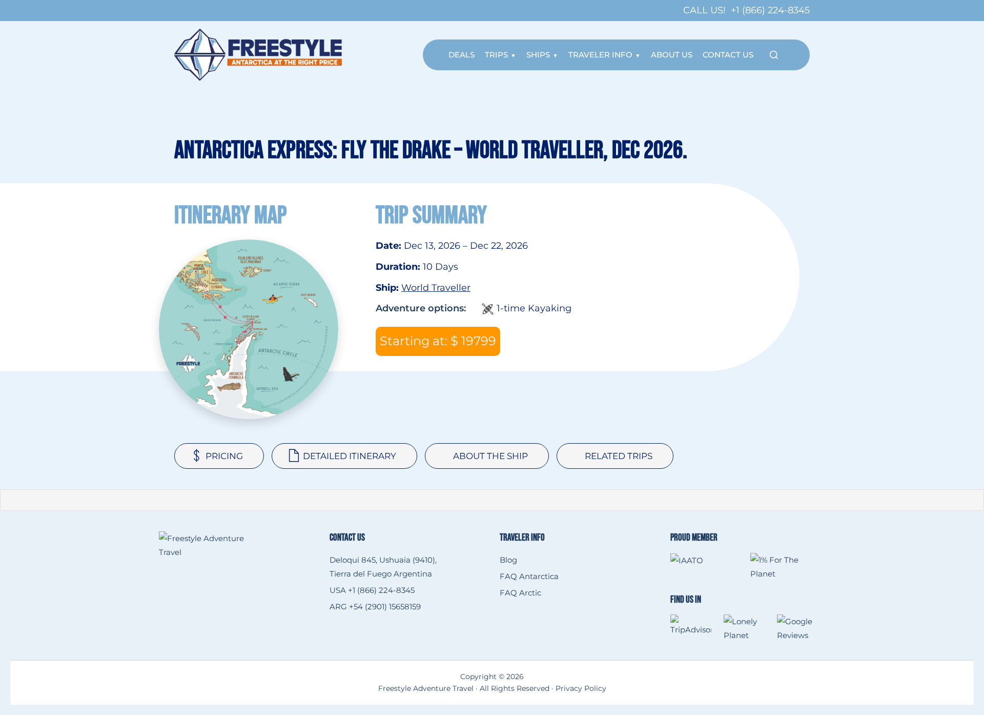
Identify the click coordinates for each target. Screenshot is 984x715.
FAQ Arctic (520, 593)
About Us (671, 54)
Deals (461, 54)
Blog (508, 560)
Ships (538, 54)
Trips (496, 54)
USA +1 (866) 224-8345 (372, 590)
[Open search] (774, 55)
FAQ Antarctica (529, 576)
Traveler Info (600, 54)
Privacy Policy (581, 688)
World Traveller (435, 287)
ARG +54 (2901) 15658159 (375, 606)
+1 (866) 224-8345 (770, 10)
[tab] (219, 456)
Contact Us (728, 54)
